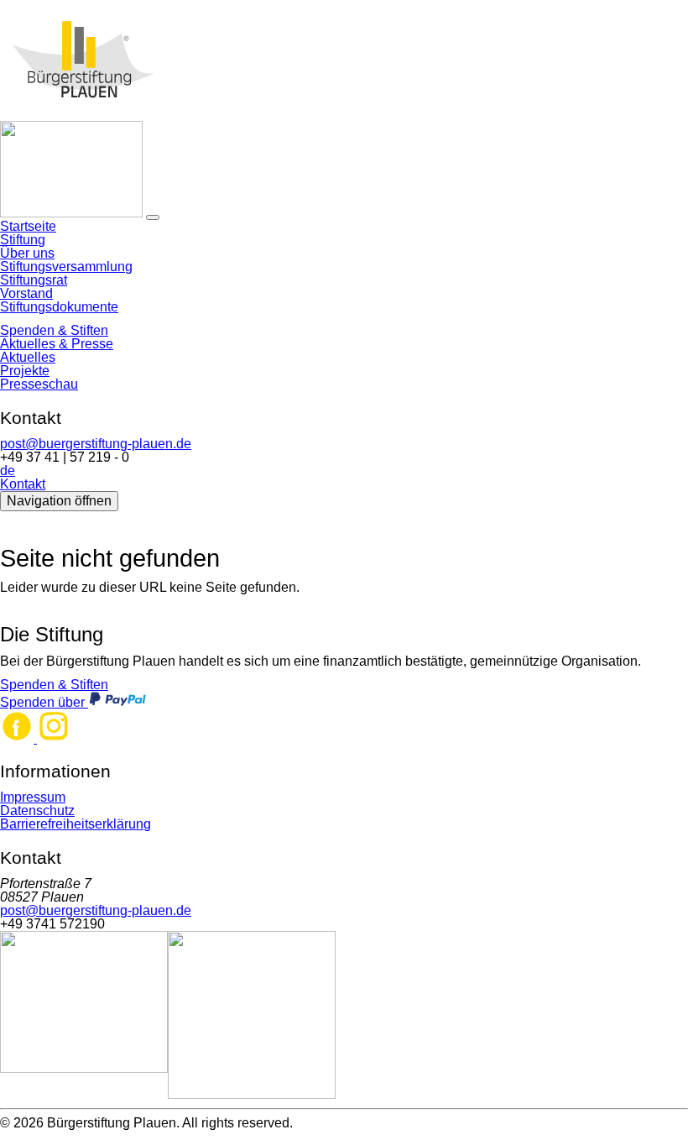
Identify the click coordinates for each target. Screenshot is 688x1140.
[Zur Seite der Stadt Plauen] (84, 1016)
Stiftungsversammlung (66, 266)
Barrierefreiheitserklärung (75, 824)
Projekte (25, 370)
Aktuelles (27, 357)
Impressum (32, 797)
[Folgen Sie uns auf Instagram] (53, 738)
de (7, 470)
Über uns (27, 253)
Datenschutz (37, 810)
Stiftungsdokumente (59, 307)
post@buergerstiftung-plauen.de (95, 444)
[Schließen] (152, 217)
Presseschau (39, 384)
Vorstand (26, 293)
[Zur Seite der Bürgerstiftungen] (252, 1016)
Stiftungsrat (33, 280)
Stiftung (22, 240)
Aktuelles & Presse (56, 344)
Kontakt (22, 484)
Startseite (28, 226)
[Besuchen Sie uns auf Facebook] (18, 738)
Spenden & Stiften (54, 330)
